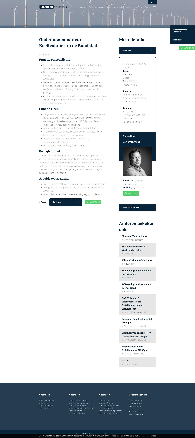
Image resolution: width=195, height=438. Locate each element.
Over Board (138, 7)
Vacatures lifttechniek (106, 403)
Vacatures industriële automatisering (81, 408)
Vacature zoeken (45, 403)
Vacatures (44, 394)
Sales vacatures (112, 7)
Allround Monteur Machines (137, 260)
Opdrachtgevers (126, 7)
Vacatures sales (104, 401)
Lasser (125, 360)
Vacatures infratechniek (77, 411)
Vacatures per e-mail (46, 406)
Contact (147, 7)
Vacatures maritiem (106, 408)
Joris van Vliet (131, 141)
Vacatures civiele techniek (78, 406)
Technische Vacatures (97, 7)
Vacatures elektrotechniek (78, 401)
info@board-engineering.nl (138, 414)
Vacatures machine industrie (109, 406)
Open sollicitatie (44, 408)
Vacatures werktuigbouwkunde (110, 413)
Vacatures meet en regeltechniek (110, 411)
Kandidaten (83, 7)
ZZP (154, 7)
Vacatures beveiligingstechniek (79, 403)
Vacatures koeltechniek (77, 413)
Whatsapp (95, 202)
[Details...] (137, 161)
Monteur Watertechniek (134, 236)
